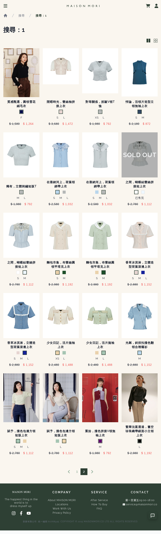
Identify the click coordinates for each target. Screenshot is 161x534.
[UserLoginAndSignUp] (156, 6)
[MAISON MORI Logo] (83, 6)
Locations (61, 504)
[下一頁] (92, 471)
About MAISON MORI (62, 500)
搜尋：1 (41, 15)
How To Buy (99, 504)
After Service (99, 500)
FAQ (99, 508)
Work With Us (62, 508)
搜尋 (21, 15)
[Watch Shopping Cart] (148, 6)
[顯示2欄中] (148, 41)
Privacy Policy (62, 512)
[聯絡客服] (152, 515)
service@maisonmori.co (141, 504)
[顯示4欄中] (156, 41)
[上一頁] (69, 471)
